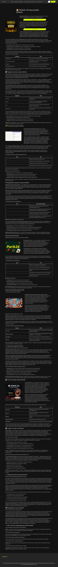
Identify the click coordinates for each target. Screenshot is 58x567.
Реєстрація (53, 1)
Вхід (49, 1)
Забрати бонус (34, 19)
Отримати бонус (35, 29)
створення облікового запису (14, 145)
